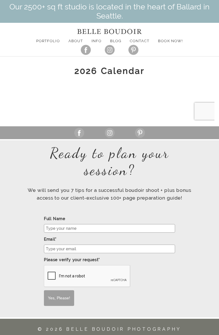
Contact (139, 41)
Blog (115, 41)
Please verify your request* (72, 259)
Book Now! (170, 41)
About (75, 41)
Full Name (54, 218)
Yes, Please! (59, 298)
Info (97, 41)
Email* (50, 239)
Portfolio (48, 41)
